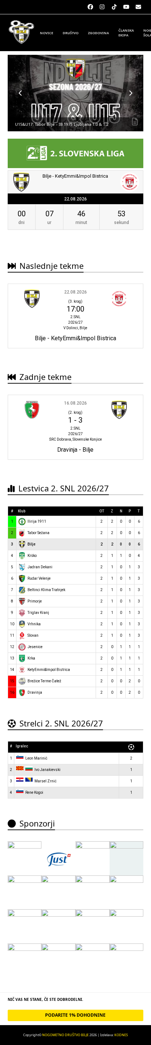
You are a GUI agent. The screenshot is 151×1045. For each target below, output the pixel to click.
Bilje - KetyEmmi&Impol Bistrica (75, 176)
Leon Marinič (36, 758)
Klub (21, 511)
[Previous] (20, 93)
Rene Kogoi (34, 792)
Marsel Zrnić (45, 781)
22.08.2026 (75, 292)
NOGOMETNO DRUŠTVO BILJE (65, 1034)
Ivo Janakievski (47, 770)
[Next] (130, 93)
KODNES (121, 1034)
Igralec (22, 746)
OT (101, 511)
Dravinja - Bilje (75, 449)
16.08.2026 (75, 403)
